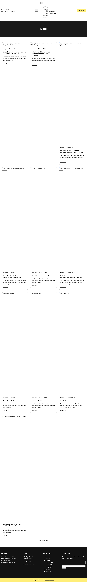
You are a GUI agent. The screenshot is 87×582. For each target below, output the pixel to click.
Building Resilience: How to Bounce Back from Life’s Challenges (41, 53)
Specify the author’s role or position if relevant (12, 525)
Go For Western (65, 401)
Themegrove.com (49, 580)
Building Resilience (38, 401)
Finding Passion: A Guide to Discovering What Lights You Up (71, 151)
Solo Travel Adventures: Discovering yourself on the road (71, 276)
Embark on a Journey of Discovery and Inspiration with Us (15, 52)
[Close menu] (41, 3)
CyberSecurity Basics (10, 401)
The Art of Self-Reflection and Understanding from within (13, 276)
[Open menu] (36, 10)
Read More (5, 63)
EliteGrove (5, 10)
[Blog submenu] (47, 10)
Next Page (45, 540)
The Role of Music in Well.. (41, 276)
